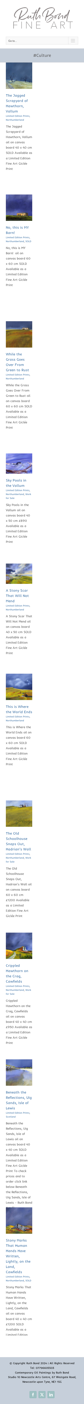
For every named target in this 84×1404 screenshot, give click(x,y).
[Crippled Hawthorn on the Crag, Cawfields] (19, 935)
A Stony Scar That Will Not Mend (17, 595)
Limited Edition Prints (17, 115)
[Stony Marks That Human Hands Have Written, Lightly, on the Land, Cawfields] (19, 1210)
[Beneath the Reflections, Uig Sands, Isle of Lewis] (19, 1062)
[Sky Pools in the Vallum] (19, 456)
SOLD (28, 241)
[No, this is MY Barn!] (19, 197)
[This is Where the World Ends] (19, 676)
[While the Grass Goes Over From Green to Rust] (19, 324)
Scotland (11, 1116)
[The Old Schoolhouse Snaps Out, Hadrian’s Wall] (19, 803)
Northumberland (15, 119)
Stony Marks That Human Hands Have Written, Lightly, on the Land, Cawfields (18, 1256)
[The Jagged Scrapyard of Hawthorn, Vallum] (19, 65)
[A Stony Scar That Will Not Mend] (19, 566)
